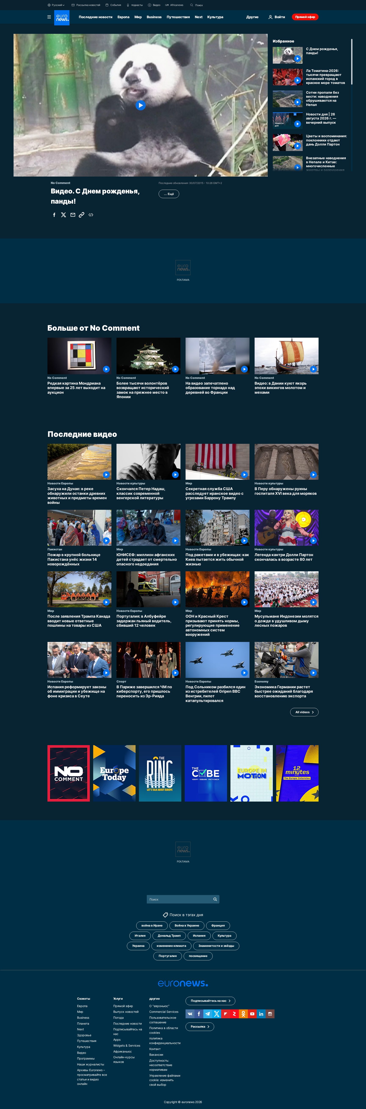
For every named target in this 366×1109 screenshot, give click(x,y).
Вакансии (156, 1054)
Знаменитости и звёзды (216, 945)
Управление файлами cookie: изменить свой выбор (164, 1079)
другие (154, 998)
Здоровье (84, 1035)
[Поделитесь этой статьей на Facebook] (54, 214)
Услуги (118, 998)
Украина (138, 945)
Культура (215, 17)
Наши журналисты (90, 1064)
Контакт (155, 1048)
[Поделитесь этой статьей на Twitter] (63, 214)
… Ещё (169, 194)
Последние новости (95, 17)
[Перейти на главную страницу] (61, 17)
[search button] (191, 5)
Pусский (57, 5)
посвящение (198, 956)
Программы (86, 1058)
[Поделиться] (72, 214)
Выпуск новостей (126, 1011)
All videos (302, 712)
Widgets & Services (126, 1045)
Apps (117, 1039)
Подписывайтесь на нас (208, 1000)
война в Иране (151, 925)
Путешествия (178, 17)
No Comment (57, 377)
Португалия (168, 956)
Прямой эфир (305, 17)
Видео (81, 1052)
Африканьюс (122, 1051)
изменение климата (171, 945)
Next (198, 17)
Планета (83, 1023)
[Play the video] (141, 105)
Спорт (121, 681)
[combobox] (213, 5)
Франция (218, 925)
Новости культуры (130, 483)
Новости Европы (60, 483)
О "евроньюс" (159, 1006)
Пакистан (54, 549)
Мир (138, 17)
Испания (199, 935)
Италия (140, 935)
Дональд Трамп (169, 935)
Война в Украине (187, 925)
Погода (118, 1017)
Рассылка (198, 1026)
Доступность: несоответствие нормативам (160, 1065)
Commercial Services (163, 1011)
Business (154, 17)
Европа (123, 17)
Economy (261, 681)
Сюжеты (83, 998)
